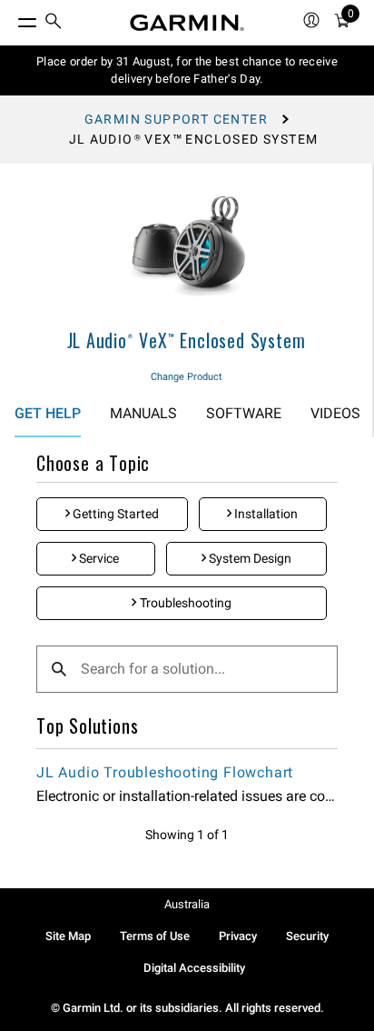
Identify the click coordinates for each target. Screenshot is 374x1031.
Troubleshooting (184, 603)
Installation (264, 513)
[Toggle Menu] (11, 18)
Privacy (238, 936)
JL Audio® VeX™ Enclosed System (186, 340)
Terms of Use (155, 936)
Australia (187, 904)
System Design (248, 558)
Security (307, 936)
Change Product (186, 377)
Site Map (68, 936)
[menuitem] (53, 23)
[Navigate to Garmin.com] (187, 22)
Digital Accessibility (194, 968)
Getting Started (114, 513)
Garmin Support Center (176, 119)
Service (97, 558)
